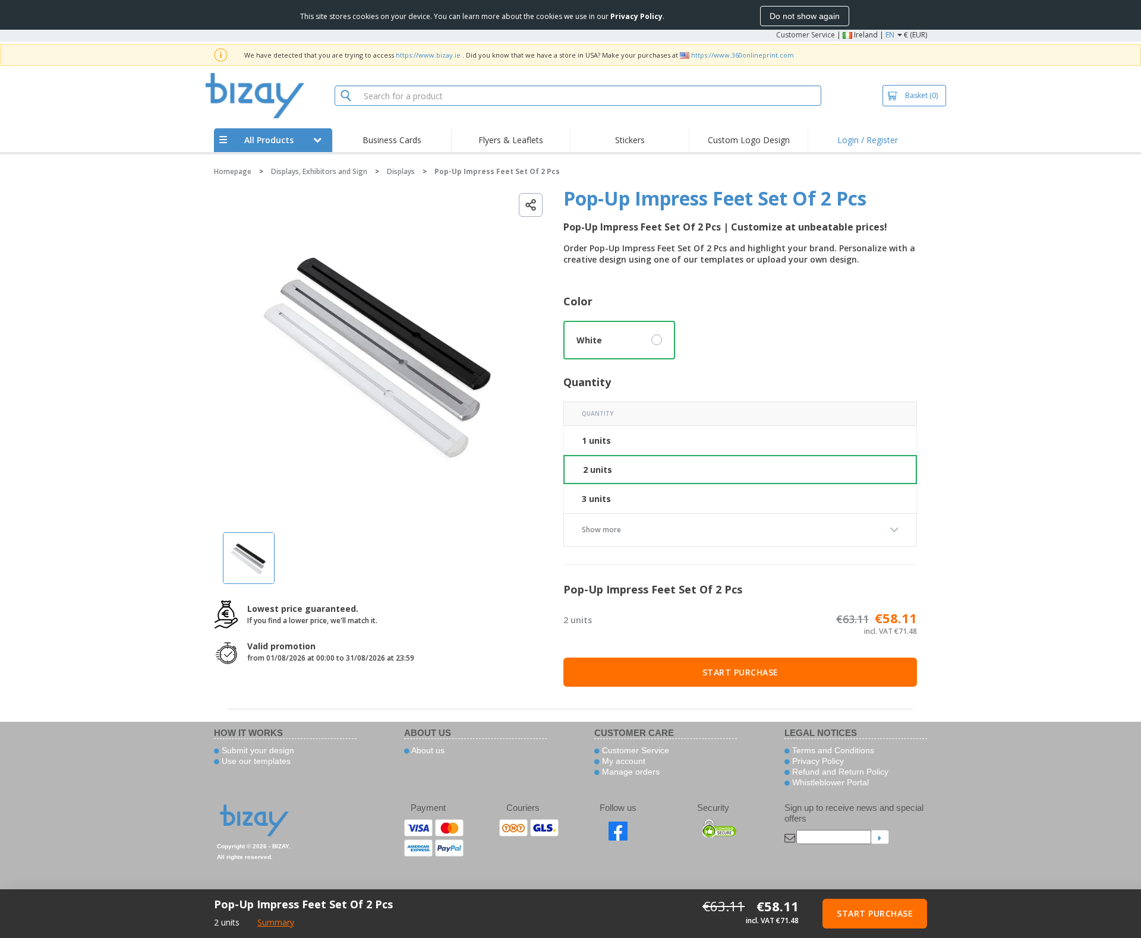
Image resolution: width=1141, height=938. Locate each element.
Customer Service (805, 35)
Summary (275, 922)
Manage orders (630, 771)
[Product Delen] (531, 205)
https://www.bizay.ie (428, 54)
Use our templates (255, 761)
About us (427, 750)
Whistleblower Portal (829, 782)
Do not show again (805, 16)
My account (622, 761)
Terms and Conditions (832, 750)
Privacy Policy (817, 761)
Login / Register (867, 140)
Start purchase (740, 672)
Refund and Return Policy (839, 771)
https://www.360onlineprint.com (742, 54)
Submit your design (256, 750)
